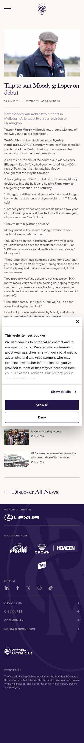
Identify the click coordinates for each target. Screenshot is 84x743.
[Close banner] (77, 321)
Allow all (42, 405)
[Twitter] (28, 588)
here (31, 378)
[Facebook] (17, 588)
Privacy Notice (12, 669)
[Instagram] (39, 588)
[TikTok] (50, 588)
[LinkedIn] (6, 588)
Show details (61, 392)
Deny (42, 417)
